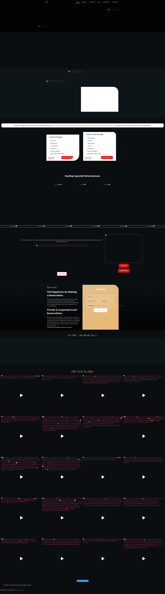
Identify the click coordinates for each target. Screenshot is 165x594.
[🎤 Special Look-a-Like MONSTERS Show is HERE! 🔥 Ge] (62, 477)
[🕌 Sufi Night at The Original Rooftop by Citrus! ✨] (21, 477)
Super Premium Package (95, 134)
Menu (99, 2)
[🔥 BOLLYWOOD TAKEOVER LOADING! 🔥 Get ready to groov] (144, 559)
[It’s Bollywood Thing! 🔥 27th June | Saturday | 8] (103, 395)
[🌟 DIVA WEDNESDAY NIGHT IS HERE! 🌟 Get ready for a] (62, 436)
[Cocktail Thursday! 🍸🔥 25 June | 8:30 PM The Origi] (21, 436)
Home (77, 2)
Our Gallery (92, 2)
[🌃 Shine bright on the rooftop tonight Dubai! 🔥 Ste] (21, 559)
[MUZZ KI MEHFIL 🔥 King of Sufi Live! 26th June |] (144, 395)
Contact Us (115, 2)
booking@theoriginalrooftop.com (62, 327)
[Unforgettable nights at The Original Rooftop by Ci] (103, 436)
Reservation (106, 2)
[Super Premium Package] (85, 134)
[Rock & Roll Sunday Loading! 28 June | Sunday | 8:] (62, 395)
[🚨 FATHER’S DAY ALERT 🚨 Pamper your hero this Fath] (144, 436)
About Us (84, 2)
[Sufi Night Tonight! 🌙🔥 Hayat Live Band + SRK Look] (62, 559)
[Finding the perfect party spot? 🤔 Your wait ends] (21, 518)
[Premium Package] (48, 137)
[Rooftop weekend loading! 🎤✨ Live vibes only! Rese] (103, 559)
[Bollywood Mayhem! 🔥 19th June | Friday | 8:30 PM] (144, 477)
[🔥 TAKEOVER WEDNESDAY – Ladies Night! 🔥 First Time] (103, 518)
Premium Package (56, 137)
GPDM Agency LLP (19, 590)
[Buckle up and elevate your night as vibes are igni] (21, 395)
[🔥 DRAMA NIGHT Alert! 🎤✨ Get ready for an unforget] (62, 518)
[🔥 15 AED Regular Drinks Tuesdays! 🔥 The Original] (144, 518)
